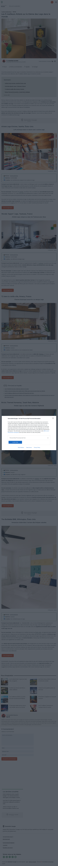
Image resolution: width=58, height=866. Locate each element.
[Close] (53, 418)
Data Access (29, 447)
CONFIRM (15, 442)
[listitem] (29, 438)
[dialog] (29, 433)
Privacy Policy (37, 447)
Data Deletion (21, 447)
